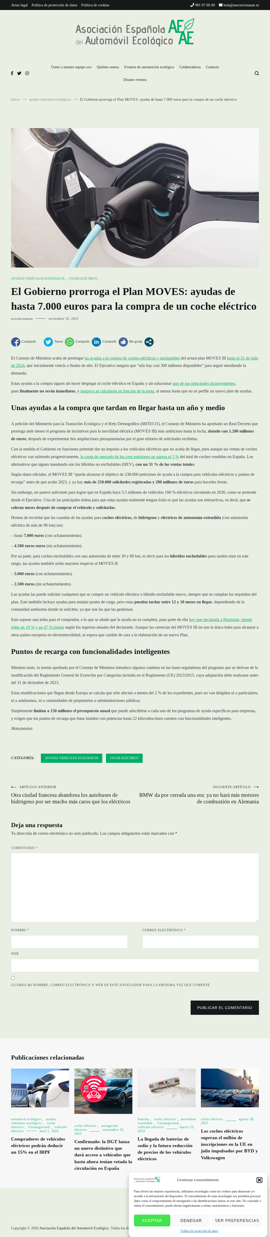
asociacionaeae (22, 319)
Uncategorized (39, 1127)
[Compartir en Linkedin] (104, 342)
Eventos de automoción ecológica (149, 67)
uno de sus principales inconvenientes (203, 383)
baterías (143, 1119)
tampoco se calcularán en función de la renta (117, 391)
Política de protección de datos (199, 1231)
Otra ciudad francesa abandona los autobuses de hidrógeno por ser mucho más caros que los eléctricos (70, 795)
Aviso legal (19, 5)
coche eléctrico (83, 278)
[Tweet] (53, 342)
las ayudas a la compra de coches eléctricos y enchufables (132, 358)
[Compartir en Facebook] (23, 342)
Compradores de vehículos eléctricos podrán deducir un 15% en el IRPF (38, 1145)
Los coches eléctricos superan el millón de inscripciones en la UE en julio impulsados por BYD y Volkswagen (229, 1144)
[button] (259, 1180)
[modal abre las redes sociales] (149, 342)
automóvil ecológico (26, 1119)
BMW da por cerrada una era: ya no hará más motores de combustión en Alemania (199, 795)
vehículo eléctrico (151, 1127)
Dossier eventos (135, 80)
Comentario (24, 848)
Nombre (20, 930)
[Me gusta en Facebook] (130, 342)
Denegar (191, 1220)
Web (15, 953)
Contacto (212, 67)
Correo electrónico (164, 930)
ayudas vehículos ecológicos (38, 278)
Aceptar (152, 1220)
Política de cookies (95, 5)
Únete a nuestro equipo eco (71, 67)
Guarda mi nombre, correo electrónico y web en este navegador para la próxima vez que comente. (111, 985)
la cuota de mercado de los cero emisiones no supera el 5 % (129, 456)
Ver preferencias (237, 1220)
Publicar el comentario (224, 1008)
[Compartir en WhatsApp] (77, 342)
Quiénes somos (108, 67)
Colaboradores (190, 67)
